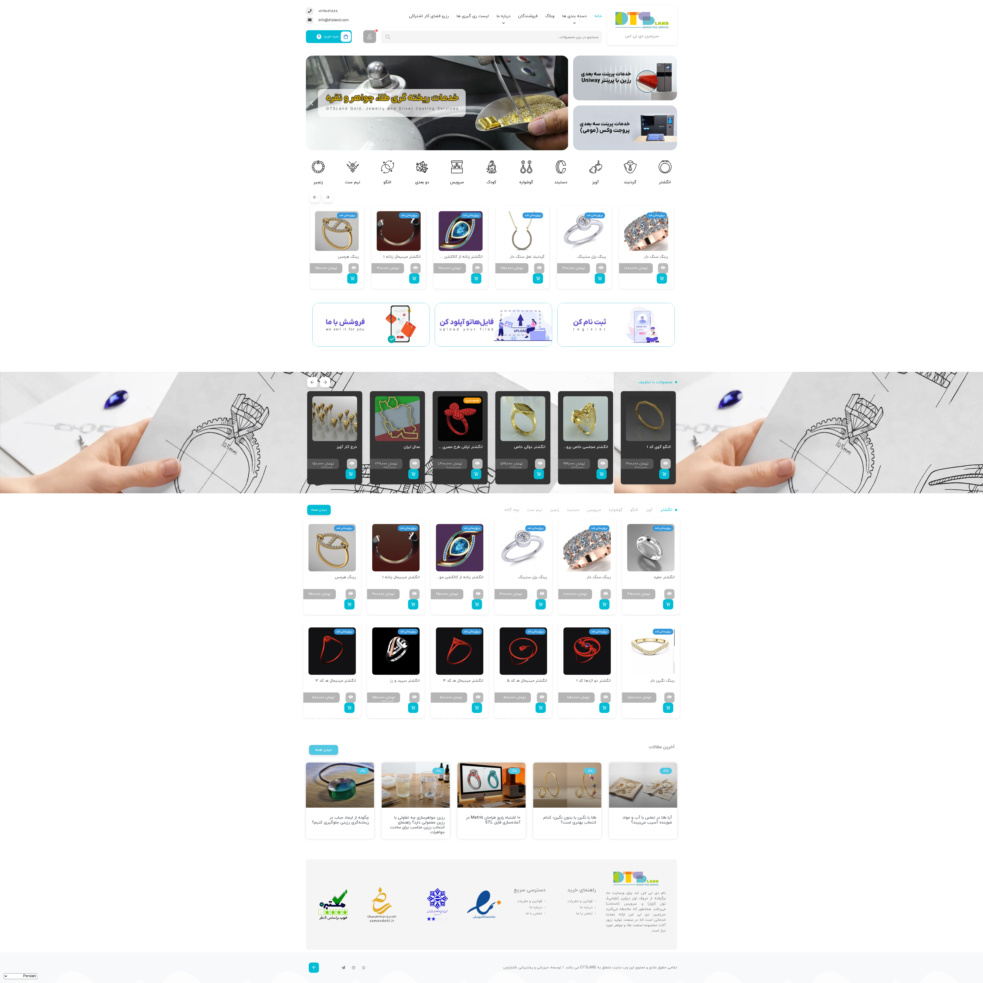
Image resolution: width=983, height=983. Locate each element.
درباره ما (503, 16)
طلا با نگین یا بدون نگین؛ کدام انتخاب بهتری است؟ (569, 820)
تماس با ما (584, 913)
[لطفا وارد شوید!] (369, 36)
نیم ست (352, 182)
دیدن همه (319, 509)
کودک (491, 182)
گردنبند (630, 182)
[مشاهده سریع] (663, 268)
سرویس (457, 182)
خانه (598, 16)
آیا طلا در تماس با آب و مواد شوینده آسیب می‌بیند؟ (647, 820)
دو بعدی (422, 182)
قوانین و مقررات (580, 901)
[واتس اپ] (364, 968)
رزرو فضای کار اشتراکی (429, 16)
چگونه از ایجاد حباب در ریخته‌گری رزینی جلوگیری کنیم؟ (340, 820)
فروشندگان (528, 16)
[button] (562, 103)
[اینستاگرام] (353, 968)
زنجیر (318, 182)
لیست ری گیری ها (472, 16)
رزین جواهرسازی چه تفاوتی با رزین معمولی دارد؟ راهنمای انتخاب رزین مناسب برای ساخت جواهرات (417, 825)
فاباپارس (510, 967)
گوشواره (526, 182)
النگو (387, 182)
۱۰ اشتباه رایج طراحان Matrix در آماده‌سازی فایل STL (493, 820)
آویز (595, 182)
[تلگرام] (343, 968)
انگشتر (665, 182)
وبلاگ (549, 16)
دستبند (560, 182)
